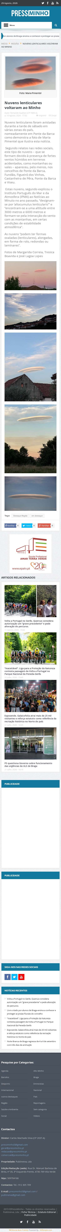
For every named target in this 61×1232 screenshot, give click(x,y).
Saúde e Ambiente (9, 1109)
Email (54, 115)
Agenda (4, 1070)
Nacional (37, 1090)
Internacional (7, 1090)
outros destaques (9, 1096)
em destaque (37, 516)
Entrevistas (38, 1083)
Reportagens (39, 1103)
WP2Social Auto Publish (18, 1230)
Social (4, 1115)
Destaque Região (20, 516)
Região (4, 1103)
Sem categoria (40, 1109)
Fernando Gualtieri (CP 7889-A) (23, 113)
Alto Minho (38, 1070)
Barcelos (5, 1077)
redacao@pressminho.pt (14, 1151)
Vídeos (36, 1115)
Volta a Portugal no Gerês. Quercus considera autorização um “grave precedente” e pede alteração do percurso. (29, 623)
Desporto (5, 1083)
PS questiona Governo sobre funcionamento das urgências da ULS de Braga (28, 764)
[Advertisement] (30, 828)
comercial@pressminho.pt (15, 1155)
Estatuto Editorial (47, 1212)
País (35, 1096)
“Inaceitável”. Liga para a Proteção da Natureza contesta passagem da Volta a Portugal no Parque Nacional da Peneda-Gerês (30, 671)
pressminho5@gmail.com (14, 1144)
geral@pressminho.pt (12, 1148)
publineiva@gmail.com (13, 1194)
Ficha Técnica (28, 1212)
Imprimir (42, 115)
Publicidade (30, 1215)
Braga (36, 1077)
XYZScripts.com (46, 1230)
